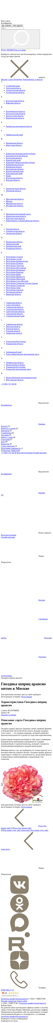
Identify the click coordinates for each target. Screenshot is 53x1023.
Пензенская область (14, 242)
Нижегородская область (16, 216)
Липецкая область (13, 191)
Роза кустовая (20, 50)
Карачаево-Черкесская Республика (20, 162)
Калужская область (14, 158)
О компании (6, 433)
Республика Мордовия (15, 279)
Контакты (5, 431)
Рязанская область (13, 294)
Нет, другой (17, 26)
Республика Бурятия (14, 263)
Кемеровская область (15, 165)
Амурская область (13, 88)
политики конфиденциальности (14, 1016)
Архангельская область (15, 90)
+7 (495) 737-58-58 (8, 384)
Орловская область (14, 233)
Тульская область (13, 331)
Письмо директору (9, 1001)
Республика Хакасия (14, 290)
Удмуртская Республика (16, 341)
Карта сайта (22, 1001)
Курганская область (14, 178)
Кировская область (14, 167)
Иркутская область (14, 145)
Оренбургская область (15, 231)
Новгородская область (15, 218)
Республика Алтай (14, 259)
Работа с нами (7, 437)
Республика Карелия (14, 272)
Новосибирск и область (33, 79)
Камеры (41, 424)
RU (2, 495)
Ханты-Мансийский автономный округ (22, 354)
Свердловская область (15, 312)
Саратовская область (14, 307)
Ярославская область (14, 380)
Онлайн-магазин (40, 453)
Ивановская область (14, 143)
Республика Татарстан (15, 285)
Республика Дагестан (15, 266)
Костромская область (15, 169)
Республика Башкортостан (17, 261)
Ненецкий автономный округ (18, 214)
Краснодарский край (14, 171)
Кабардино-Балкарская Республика (20, 154)
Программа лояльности (11, 448)
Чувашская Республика (15, 367)
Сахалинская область (15, 309)
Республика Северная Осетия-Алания (22, 283)
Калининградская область (17, 156)
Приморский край (13, 246)
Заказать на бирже (8, 715)
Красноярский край (14, 174)
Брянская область (13, 103)
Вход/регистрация (25, 453)
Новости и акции (8, 428)
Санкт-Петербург (15, 79)
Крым (8, 176)
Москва (4, 79)
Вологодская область (15, 116)
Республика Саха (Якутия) (17, 281)
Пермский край (12, 244)
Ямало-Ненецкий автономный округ (21, 378)
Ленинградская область (16, 188)
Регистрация (26, 697)
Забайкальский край (14, 135)
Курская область (13, 180)
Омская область (12, 229)
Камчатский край (13, 160)
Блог (3, 442)
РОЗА (4, 50)
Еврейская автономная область (19, 126)
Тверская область (13, 326)
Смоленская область (14, 314)
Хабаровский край (14, 352)
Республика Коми (13, 274)
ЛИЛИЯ (10, 50)
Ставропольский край (15, 316)
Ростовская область (14, 292)
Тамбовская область (14, 324)
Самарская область (14, 303)
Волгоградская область (15, 114)
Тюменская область (14, 333)
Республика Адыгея (14, 257)
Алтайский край (13, 86)
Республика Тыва (13, 288)
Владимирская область (15, 111)
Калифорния (6, 405)
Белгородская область (15, 101)
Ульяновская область (14, 344)
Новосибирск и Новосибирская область (22, 221)
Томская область (13, 329)
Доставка (5, 435)
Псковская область (14, 248)
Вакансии (5, 444)
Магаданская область (15, 199)
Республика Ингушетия (16, 268)
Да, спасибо (6, 26)
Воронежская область (15, 118)
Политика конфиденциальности (14, 999)
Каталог (4, 426)
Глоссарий (5, 439)
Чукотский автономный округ (18, 369)
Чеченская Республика (15, 365)
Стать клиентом (8, 446)
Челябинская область (15, 363)
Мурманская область (14, 206)
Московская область (14, 203)
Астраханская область (15, 92)
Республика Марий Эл (15, 277)
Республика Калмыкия (15, 270)
